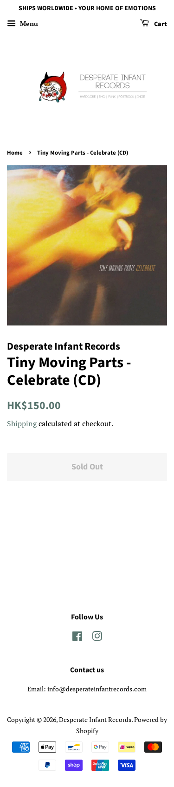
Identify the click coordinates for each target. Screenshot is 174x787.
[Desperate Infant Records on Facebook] (77, 637)
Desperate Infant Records (95, 719)
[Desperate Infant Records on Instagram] (97, 637)
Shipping (22, 423)
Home (15, 153)
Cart (160, 24)
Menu (28, 23)
